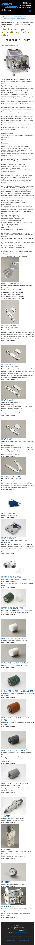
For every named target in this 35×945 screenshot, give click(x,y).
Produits (7, 17)
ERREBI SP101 (21, 18)
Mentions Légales (11, 940)
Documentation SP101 (11, 45)
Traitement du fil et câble (19, 17)
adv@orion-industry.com (20, 933)
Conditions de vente (23, 940)
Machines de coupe (9, 18)
